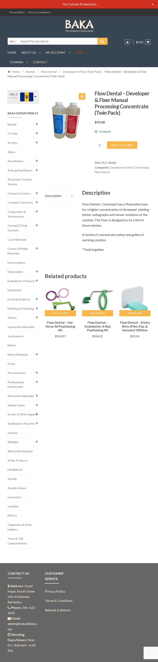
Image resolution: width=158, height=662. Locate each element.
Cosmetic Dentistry (20, 202)
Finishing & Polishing (21, 308)
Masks (12, 345)
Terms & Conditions (39, 12)
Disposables (15, 271)
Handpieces (15, 469)
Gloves (12, 317)
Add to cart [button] (60, 313)
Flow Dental (49, 71)
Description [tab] (53, 196)
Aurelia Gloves (17, 488)
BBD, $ (14, 94)
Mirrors (12, 515)
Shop (79, 52)
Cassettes (14, 497)
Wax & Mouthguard (20, 451)
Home (12, 52)
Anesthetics (16, 161)
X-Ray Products (18, 460)
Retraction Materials (21, 396)
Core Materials (17, 239)
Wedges (13, 442)
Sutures (13, 433)
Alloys (11, 152)
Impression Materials (21, 327)
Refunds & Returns (58, 610)
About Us (28, 52)
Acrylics (13, 142)
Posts (11, 364)
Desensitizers (16, 262)
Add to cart (122, 145)
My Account (56, 52)
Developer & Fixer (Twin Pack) (82, 71)
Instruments (16, 336)
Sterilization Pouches (21, 423)
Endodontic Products (21, 281)
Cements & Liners (19, 193)
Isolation (13, 506)
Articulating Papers (20, 170)
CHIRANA (16, 62)
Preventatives (17, 373)
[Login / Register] (127, 42)
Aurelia (12, 478)
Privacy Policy (16, 12)
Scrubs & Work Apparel (22, 414)
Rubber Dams (16, 405)
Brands (30, 71)
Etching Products (19, 299)
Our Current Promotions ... (81, 4)
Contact (40, 62)
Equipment (15, 290)
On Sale (13, 133)
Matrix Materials (18, 354)
